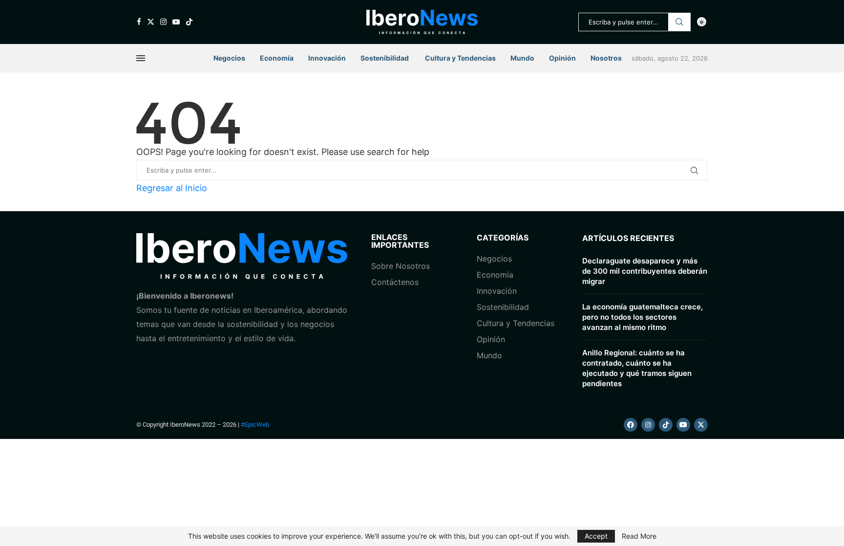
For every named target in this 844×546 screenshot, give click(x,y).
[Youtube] (176, 22)
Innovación (327, 58)
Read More (639, 536)
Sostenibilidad (384, 58)
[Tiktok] (189, 22)
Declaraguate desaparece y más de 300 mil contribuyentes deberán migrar (644, 271)
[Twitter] (151, 22)
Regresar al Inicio (171, 188)
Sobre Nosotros (400, 266)
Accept (596, 536)
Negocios (229, 58)
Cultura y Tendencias (515, 323)
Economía (277, 58)
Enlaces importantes (400, 241)
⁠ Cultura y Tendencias (459, 58)
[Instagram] (163, 22)
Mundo (522, 58)
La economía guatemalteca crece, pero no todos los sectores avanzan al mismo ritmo (642, 317)
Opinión (562, 58)
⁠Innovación (497, 291)
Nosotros (606, 58)
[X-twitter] (701, 425)
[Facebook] (139, 22)
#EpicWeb (255, 424)
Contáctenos (395, 282)
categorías (502, 237)
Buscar (679, 22)
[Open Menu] (140, 58)
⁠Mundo (489, 355)
